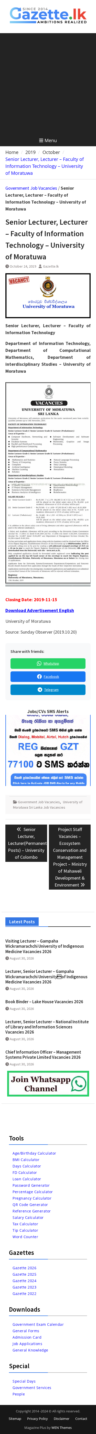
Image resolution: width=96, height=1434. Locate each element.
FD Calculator (25, 1172)
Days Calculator (27, 1166)
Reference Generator (32, 1211)
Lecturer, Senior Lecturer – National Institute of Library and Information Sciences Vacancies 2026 (47, 1027)
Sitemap (15, 1418)
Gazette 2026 (24, 1267)
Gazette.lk (51, 266)
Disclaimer (61, 1418)
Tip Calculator (25, 1230)
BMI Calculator (26, 1159)
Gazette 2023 (24, 1287)
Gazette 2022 (24, 1293)
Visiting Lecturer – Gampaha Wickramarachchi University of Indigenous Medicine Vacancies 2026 (44, 946)
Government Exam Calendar (38, 1324)
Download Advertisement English (39, 610)
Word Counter (25, 1236)
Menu (51, 140)
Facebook (51, 676)
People (19, 1394)
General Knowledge (30, 1350)
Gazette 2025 (24, 1274)
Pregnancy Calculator (32, 1198)
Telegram (51, 689)
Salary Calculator (28, 1217)
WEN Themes (61, 1427)
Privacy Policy (37, 1418)
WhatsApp (51, 663)
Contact (81, 1418)
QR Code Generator (30, 1204)
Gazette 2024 (24, 1280)
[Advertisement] (48, 84)
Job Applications (27, 1343)
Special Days (24, 1381)
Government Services (32, 1387)
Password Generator (31, 1185)
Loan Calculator (27, 1178)
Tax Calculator (25, 1223)
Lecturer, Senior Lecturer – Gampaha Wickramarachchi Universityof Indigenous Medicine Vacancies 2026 (46, 977)
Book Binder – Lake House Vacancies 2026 (44, 1001)
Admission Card (27, 1337)
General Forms (26, 1330)
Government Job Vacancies (31, 188)
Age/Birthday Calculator (34, 1153)
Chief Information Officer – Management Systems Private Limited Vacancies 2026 (43, 1054)
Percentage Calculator (33, 1191)
